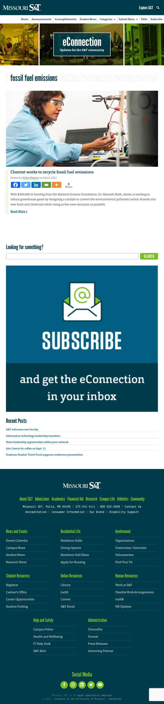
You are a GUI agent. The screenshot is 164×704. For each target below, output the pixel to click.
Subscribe (157, 19)
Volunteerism (124, 555)
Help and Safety (43, 620)
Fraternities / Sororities (130, 548)
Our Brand (96, 512)
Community (138, 499)
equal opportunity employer (94, 695)
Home (24, 19)
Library (65, 585)
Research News (16, 562)
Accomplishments (65, 19)
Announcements (41, 19)
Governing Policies (100, 651)
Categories (106, 19)
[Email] (46, 185)
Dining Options (71, 548)
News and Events (17, 531)
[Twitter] (26, 185)
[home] (30, 7)
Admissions (42, 499)
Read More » (18, 211)
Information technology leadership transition (33, 436)
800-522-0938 (110, 506)
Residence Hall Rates (75, 555)
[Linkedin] (36, 185)
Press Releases (98, 644)
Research (91, 499)
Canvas (65, 599)
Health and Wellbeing (48, 637)
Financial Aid (75, 499)
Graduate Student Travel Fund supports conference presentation (44, 454)
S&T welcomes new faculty (22, 429)
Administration (97, 620)
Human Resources (126, 576)
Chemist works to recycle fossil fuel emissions (52, 172)
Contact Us (133, 506)
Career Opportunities (20, 599)
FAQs (144, 19)
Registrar (12, 585)
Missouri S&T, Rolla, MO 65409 (46, 506)
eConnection (82, 42)
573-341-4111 (85, 506)
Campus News (15, 548)
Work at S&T (123, 585)
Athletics (122, 499)
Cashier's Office (16, 592)
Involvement (123, 531)
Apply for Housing (73, 562)
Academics (58, 499)
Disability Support (124, 512)
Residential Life (71, 531)
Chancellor (95, 629)
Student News (88, 19)
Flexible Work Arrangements (134, 592)
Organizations (124, 541)
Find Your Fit (124, 562)
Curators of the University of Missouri (80, 699)
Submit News (127, 19)
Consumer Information (68, 512)
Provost (93, 637)
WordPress (115, 699)
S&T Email (68, 607)
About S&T (26, 499)
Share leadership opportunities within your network (37, 442)
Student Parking (17, 607)
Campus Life (107, 499)
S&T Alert (39, 651)
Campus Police (43, 629)
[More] (56, 185)
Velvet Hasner (30, 178)
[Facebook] (15, 185)
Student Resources (18, 576)
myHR (119, 599)
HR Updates (123, 607)
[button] (158, 8)
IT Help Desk (42, 644)
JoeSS (64, 592)
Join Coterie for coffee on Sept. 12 (25, 448)
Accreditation (36, 512)
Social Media (82, 674)
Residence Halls (71, 541)
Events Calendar (17, 541)
